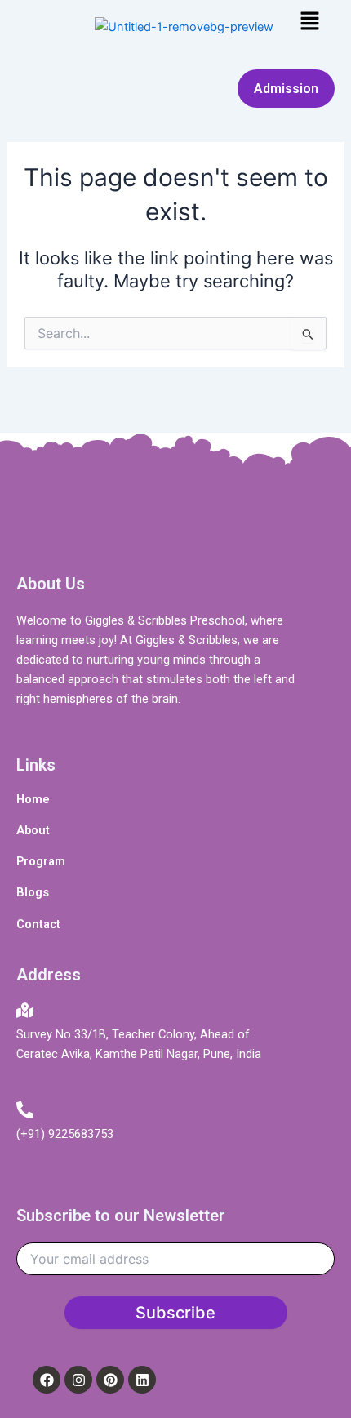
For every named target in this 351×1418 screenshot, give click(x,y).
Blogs (32, 892)
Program (40, 861)
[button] (310, 21)
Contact (38, 924)
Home (33, 799)
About (33, 830)
